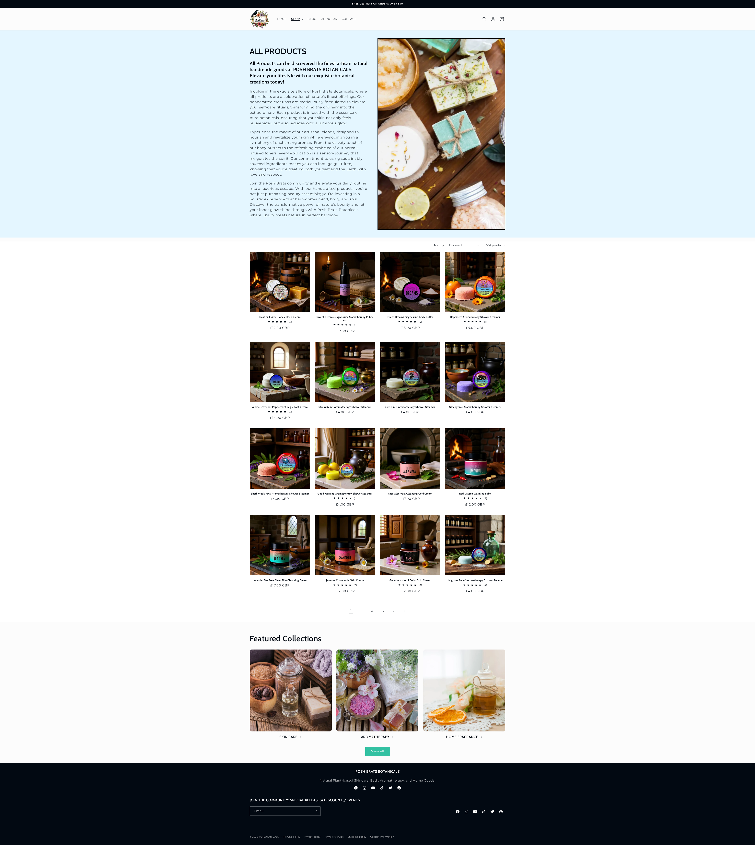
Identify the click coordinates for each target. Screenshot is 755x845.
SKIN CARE (288, 737)
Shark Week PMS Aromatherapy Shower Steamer (280, 493)
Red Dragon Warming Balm (475, 493)
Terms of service (334, 836)
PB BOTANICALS (269, 836)
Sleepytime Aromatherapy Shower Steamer (475, 406)
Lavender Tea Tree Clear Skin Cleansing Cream (279, 580)
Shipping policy (357, 836)
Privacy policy (312, 836)
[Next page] (404, 611)
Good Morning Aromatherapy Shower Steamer (345, 493)
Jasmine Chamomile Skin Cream (345, 580)
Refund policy (292, 836)
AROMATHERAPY (375, 737)
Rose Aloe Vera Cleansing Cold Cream (410, 493)
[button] (297, 19)
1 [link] (351, 611)
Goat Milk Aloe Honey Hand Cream (280, 316)
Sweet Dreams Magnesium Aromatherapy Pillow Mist (345, 318)
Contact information (382, 836)
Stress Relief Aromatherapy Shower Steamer (345, 406)
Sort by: (439, 245)
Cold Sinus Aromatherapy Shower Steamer (410, 406)
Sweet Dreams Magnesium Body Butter (410, 316)
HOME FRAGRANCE (462, 737)
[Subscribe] (316, 811)
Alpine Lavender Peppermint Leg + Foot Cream (280, 406)
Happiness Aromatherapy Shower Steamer (475, 316)
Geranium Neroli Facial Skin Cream (410, 580)
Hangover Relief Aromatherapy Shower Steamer (475, 580)
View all (377, 751)
